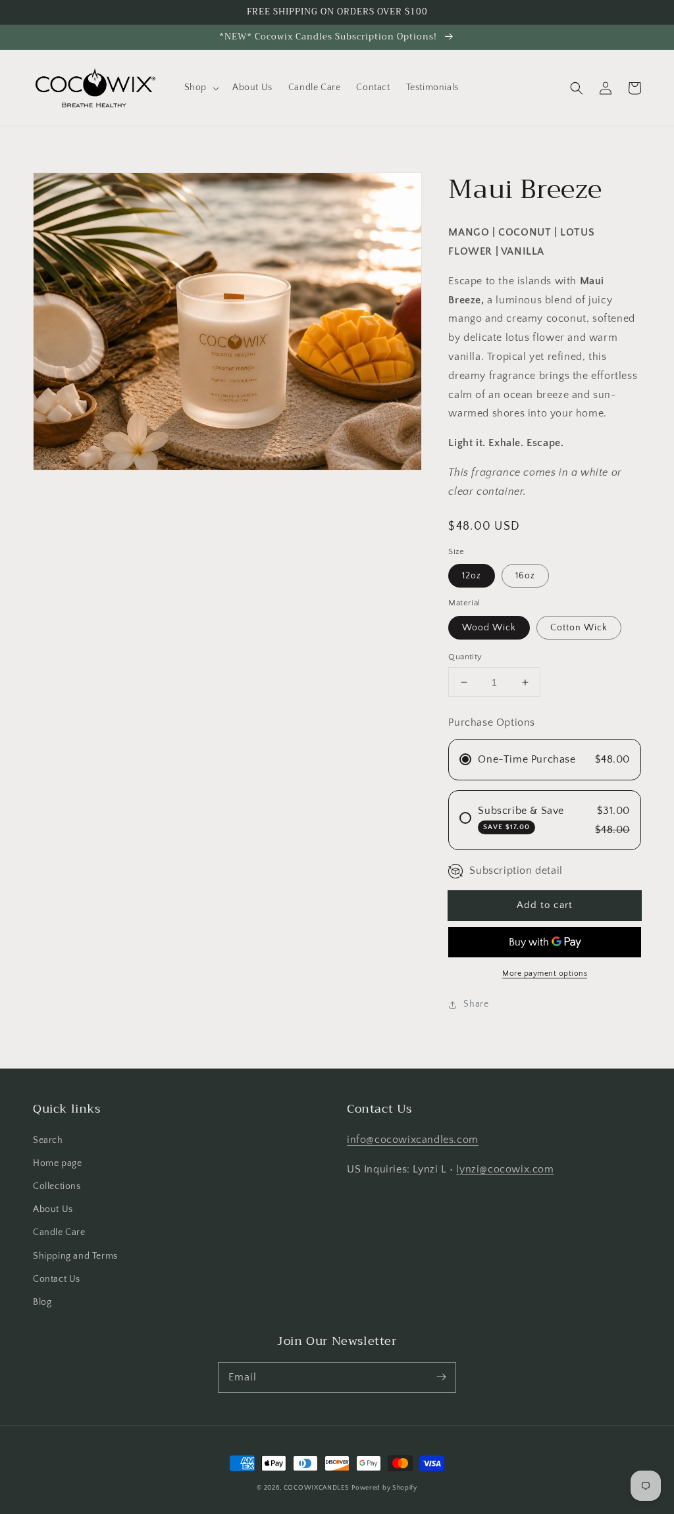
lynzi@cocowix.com (505, 1169)
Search (48, 1140)
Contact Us (56, 1279)
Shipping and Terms (75, 1256)
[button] (200, 87)
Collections (57, 1186)
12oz (471, 575)
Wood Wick (489, 627)
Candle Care (59, 1232)
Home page (57, 1163)
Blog (42, 1302)
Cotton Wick (579, 627)
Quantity (465, 656)
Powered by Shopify (384, 1488)
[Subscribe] (441, 1377)
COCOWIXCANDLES (317, 1488)
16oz (525, 575)
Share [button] (475, 1004)
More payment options (544, 973)
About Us (53, 1209)
